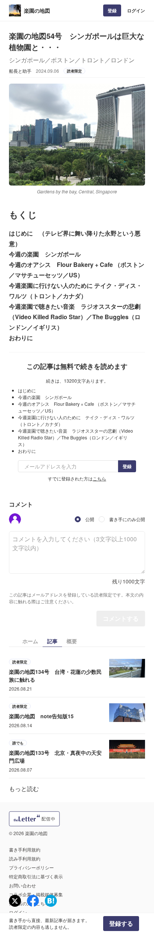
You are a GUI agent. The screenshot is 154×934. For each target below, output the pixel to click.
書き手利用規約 (24, 849)
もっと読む (24, 788)
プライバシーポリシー (31, 867)
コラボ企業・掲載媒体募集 (36, 894)
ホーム (30, 641)
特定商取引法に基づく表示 (36, 876)
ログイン (136, 10)
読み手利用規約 (24, 858)
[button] (15, 519)
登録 (112, 10)
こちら (99, 478)
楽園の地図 (37, 10)
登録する (121, 923)
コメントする (121, 618)
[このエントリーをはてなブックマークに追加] (51, 901)
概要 (72, 641)
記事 (52, 641)
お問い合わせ (22, 885)
